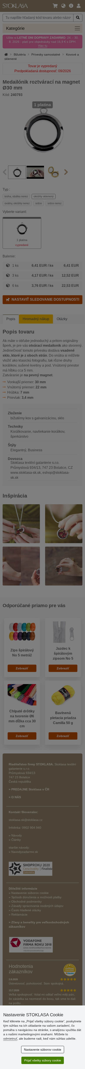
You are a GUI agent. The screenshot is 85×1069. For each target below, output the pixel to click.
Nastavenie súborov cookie (42, 1049)
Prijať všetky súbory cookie (42, 1060)
